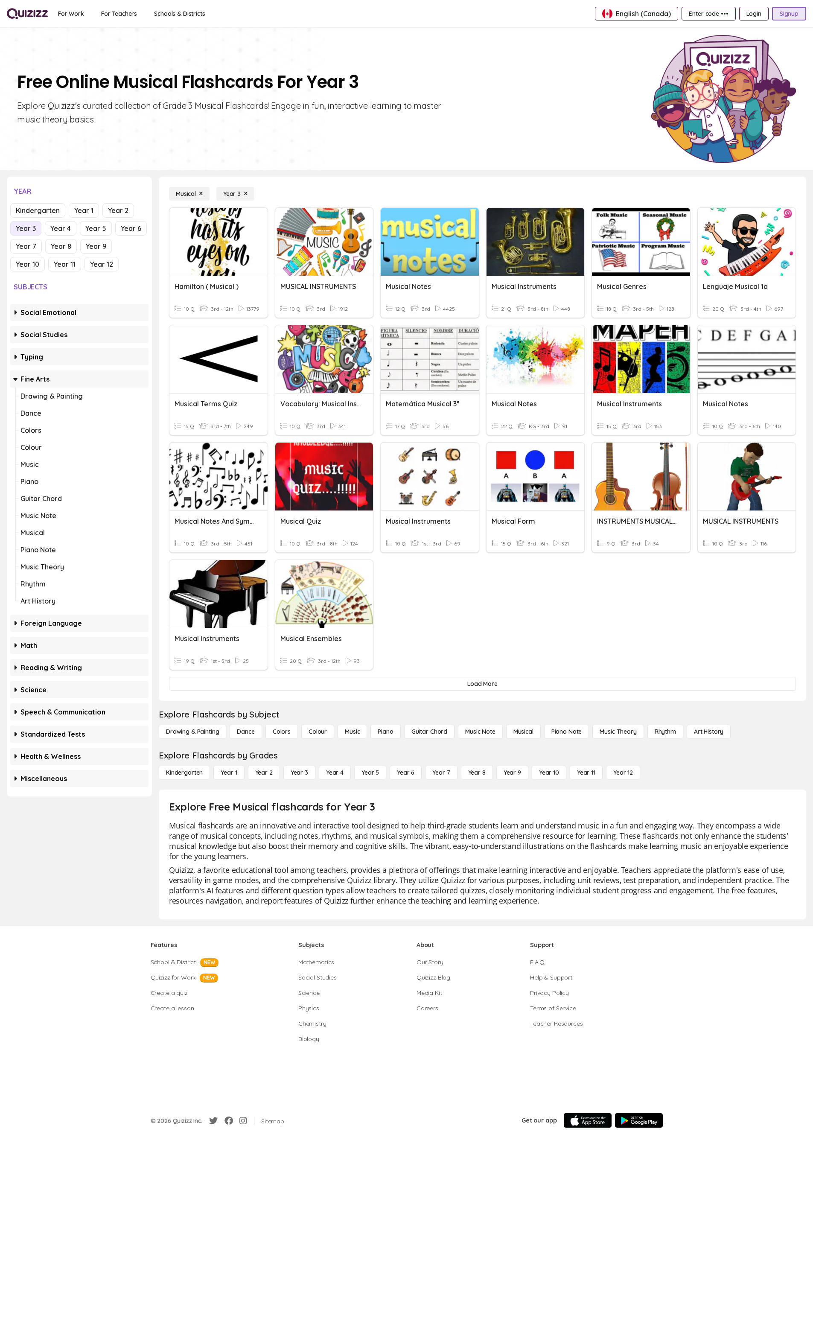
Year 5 (95, 228)
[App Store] (588, 1120)
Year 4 (60, 228)
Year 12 (101, 264)
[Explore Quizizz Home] (27, 13)
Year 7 (26, 246)
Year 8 (61, 246)
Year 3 (26, 228)
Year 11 (65, 264)
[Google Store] (639, 1120)
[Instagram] (243, 1121)
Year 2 (118, 210)
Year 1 (83, 210)
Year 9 (96, 246)
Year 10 (27, 264)
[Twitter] (213, 1121)
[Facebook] (228, 1121)
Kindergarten (38, 210)
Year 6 (131, 228)
